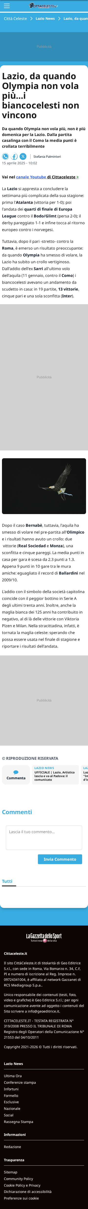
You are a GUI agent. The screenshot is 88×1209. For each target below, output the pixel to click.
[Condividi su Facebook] (14, 156)
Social (8, 1115)
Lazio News (45, 18)
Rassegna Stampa (18, 1121)
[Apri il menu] (7, 6)
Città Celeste (15, 18)
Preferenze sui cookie (21, 1198)
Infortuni (11, 1089)
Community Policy (18, 1178)
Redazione (12, 1146)
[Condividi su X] (23, 156)
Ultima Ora (13, 1075)
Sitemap (10, 1172)
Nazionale (12, 1108)
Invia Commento (60, 859)
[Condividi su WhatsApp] (5, 156)
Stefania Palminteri (47, 156)
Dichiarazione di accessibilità (28, 1191)
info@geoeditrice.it (43, 1011)
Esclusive (11, 1102)
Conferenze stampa (20, 1082)
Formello (11, 1095)
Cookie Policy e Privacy (22, 1185)
